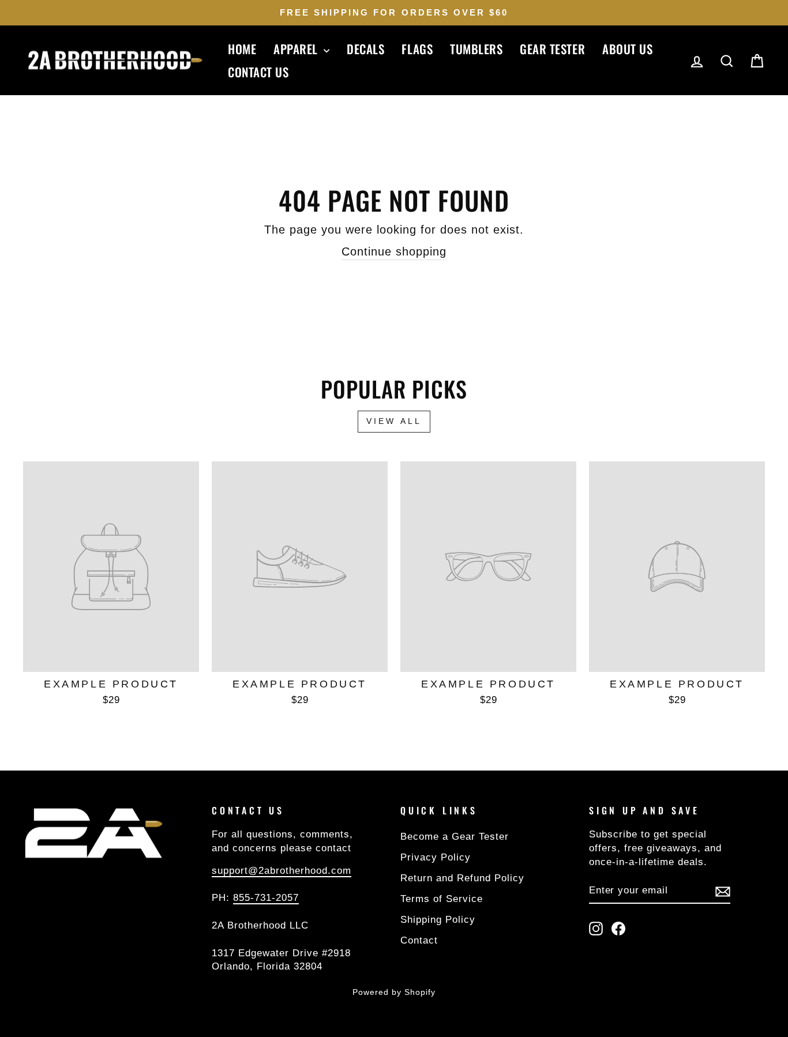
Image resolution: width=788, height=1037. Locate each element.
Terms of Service (441, 898)
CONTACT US (258, 72)
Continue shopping (394, 251)
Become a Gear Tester (454, 836)
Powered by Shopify (394, 992)
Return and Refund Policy (462, 878)
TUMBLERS (476, 49)
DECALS (365, 49)
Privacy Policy (435, 857)
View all (394, 421)
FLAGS (417, 49)
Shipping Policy (437, 919)
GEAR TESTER (552, 49)
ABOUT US (627, 49)
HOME (242, 49)
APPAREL (297, 49)
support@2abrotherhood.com (281, 870)
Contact (419, 940)
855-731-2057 (266, 897)
